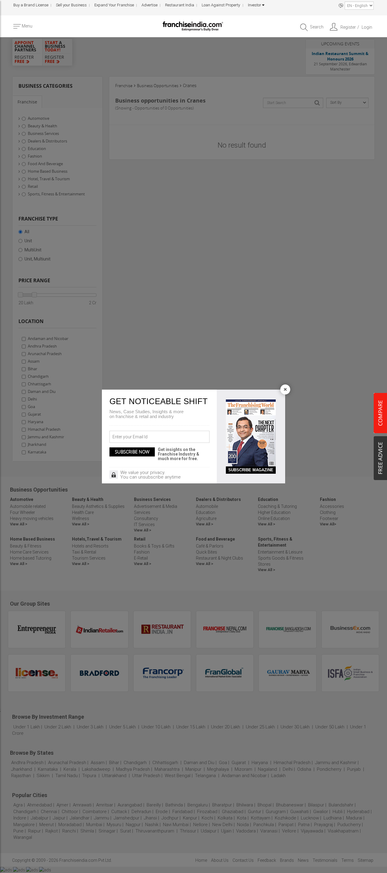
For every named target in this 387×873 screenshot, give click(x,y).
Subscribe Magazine (250, 470)
